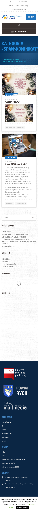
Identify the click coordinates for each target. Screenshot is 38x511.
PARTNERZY (5, 437)
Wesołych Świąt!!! (13, 102)
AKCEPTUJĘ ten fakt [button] (22, 507)
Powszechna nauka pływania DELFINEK (13, 459)
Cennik (4, 430)
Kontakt (4, 441)
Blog (3, 426)
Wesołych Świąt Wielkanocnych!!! (14, 237)
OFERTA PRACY (6, 232)
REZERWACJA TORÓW (8, 463)
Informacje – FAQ (14, 5)
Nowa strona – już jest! (16, 164)
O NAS (3, 452)
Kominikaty (20, 127)
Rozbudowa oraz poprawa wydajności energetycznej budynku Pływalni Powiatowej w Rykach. (19, 242)
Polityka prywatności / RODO (19, 9)
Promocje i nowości (9, 264)
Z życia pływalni (21, 203)
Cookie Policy (24, 5)
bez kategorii (10, 127)
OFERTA (4, 456)
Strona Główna (6, 422)
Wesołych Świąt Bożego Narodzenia (15, 234)
